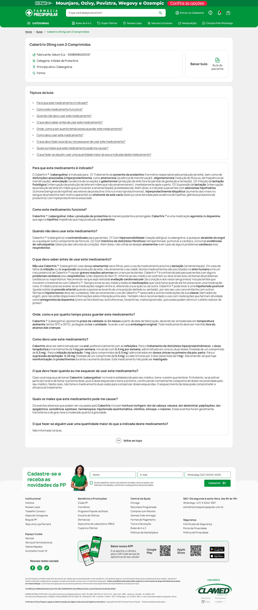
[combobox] (116, 13)
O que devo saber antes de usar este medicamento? (69, 122)
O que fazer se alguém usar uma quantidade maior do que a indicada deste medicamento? (94, 154)
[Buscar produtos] (162, 13)
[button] (190, 12)
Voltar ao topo (132, 441)
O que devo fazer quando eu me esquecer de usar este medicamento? (81, 141)
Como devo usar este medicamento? (60, 135)
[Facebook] (32, 567)
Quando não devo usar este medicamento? (64, 116)
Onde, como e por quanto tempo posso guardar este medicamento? (79, 129)
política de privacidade (142, 485)
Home (28, 31)
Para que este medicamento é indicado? (62, 103)
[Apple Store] (217, 555)
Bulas (39, 31)
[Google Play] (217, 549)
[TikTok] (46, 567)
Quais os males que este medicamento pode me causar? (72, 148)
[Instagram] (39, 567)
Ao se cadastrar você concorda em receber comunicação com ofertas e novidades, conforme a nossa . (124, 483)
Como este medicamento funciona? (59, 109)
